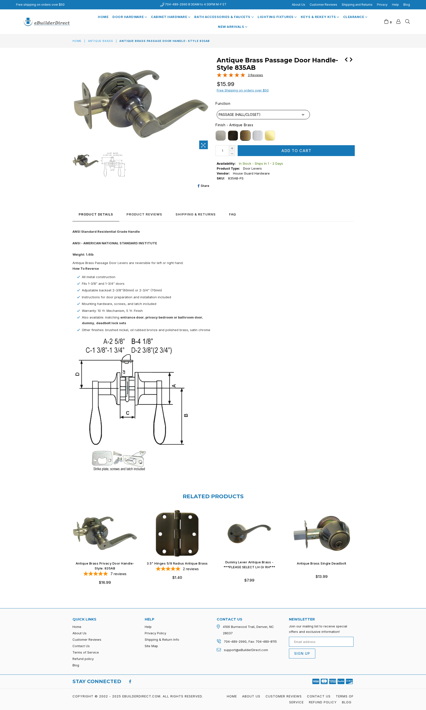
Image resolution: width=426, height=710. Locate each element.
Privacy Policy (155, 633)
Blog (406, 4)
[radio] (220, 135)
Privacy (382, 4)
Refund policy (83, 659)
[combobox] (263, 114)
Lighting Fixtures (276, 17)
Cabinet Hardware (169, 17)
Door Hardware (128, 17)
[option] (85, 162)
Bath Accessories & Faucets (222, 17)
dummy (88, 323)
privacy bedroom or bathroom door (173, 317)
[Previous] (346, 58)
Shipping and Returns (357, 4)
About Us (298, 4)
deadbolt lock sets (111, 323)
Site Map (151, 646)
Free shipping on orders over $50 (40, 4)
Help (395, 4)
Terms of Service (85, 652)
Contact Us (81, 646)
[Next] (351, 58)
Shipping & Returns (196, 214)
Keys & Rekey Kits (319, 17)
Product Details (96, 214)
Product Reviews (144, 214)
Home (103, 17)
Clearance (354, 17)
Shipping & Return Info (162, 639)
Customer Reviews (323, 4)
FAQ (232, 214)
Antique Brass (100, 41)
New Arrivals (231, 27)
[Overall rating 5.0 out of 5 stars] (231, 76)
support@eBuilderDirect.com (246, 650)
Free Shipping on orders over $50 (243, 90)
